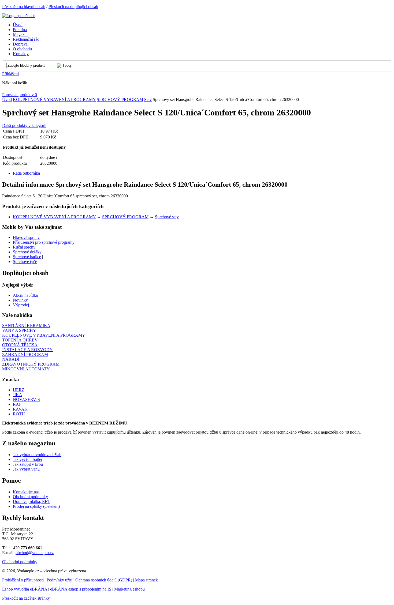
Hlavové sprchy (26, 237)
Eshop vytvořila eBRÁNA (24, 589)
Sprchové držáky (27, 252)
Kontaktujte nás (26, 492)
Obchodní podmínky (30, 496)
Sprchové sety (167, 217)
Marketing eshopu (129, 589)
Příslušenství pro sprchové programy (44, 242)
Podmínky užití (59, 580)
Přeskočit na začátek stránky (26, 598)
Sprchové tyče (25, 261)
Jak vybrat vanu (26, 469)
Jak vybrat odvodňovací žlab (37, 454)
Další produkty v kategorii (24, 125)
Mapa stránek (146, 580)
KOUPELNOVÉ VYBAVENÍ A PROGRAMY (54, 99)
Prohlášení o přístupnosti (23, 580)
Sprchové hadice (27, 256)
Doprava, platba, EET (31, 501)
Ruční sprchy (24, 247)
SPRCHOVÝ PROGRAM (120, 99)
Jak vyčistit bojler (27, 459)
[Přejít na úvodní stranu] (18, 15)
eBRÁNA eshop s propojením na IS (80, 589)
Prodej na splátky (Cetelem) (36, 506)
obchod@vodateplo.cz (35, 552)
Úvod (7, 99)
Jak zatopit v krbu (28, 464)
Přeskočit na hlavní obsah (23, 6)
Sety (148, 99)
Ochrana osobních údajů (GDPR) (103, 580)
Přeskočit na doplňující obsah (73, 6)
